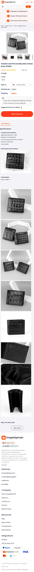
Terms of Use (6, 570)
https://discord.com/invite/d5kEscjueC (5, 465)
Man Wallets (4, 27)
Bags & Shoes (9, 26)
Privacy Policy (16, 570)
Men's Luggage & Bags (20, 26)
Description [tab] (6, 123)
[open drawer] (32, 2)
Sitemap (25, 570)
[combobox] (19, 85)
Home (2, 26)
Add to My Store (17, 114)
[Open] (30, 84)
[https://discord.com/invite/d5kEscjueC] (5, 465)
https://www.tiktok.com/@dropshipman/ (3, 465)
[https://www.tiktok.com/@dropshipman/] (3, 465)
